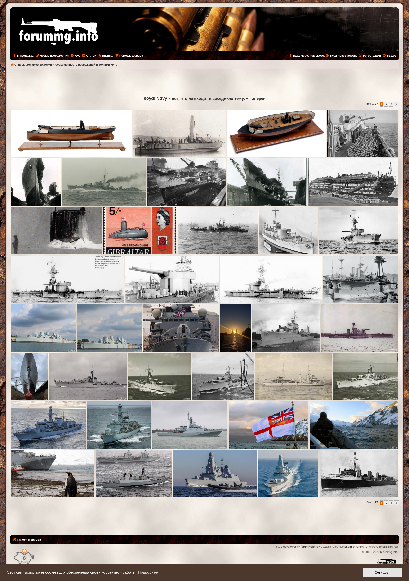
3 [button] (391, 104)
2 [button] (386, 104)
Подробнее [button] (148, 572)
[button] (396, 104)
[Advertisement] (204, 82)
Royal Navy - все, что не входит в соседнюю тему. (194, 99)
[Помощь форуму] (24, 556)
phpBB (348, 546)
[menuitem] (75, 55)
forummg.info (309, 546)
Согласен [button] (382, 572)
